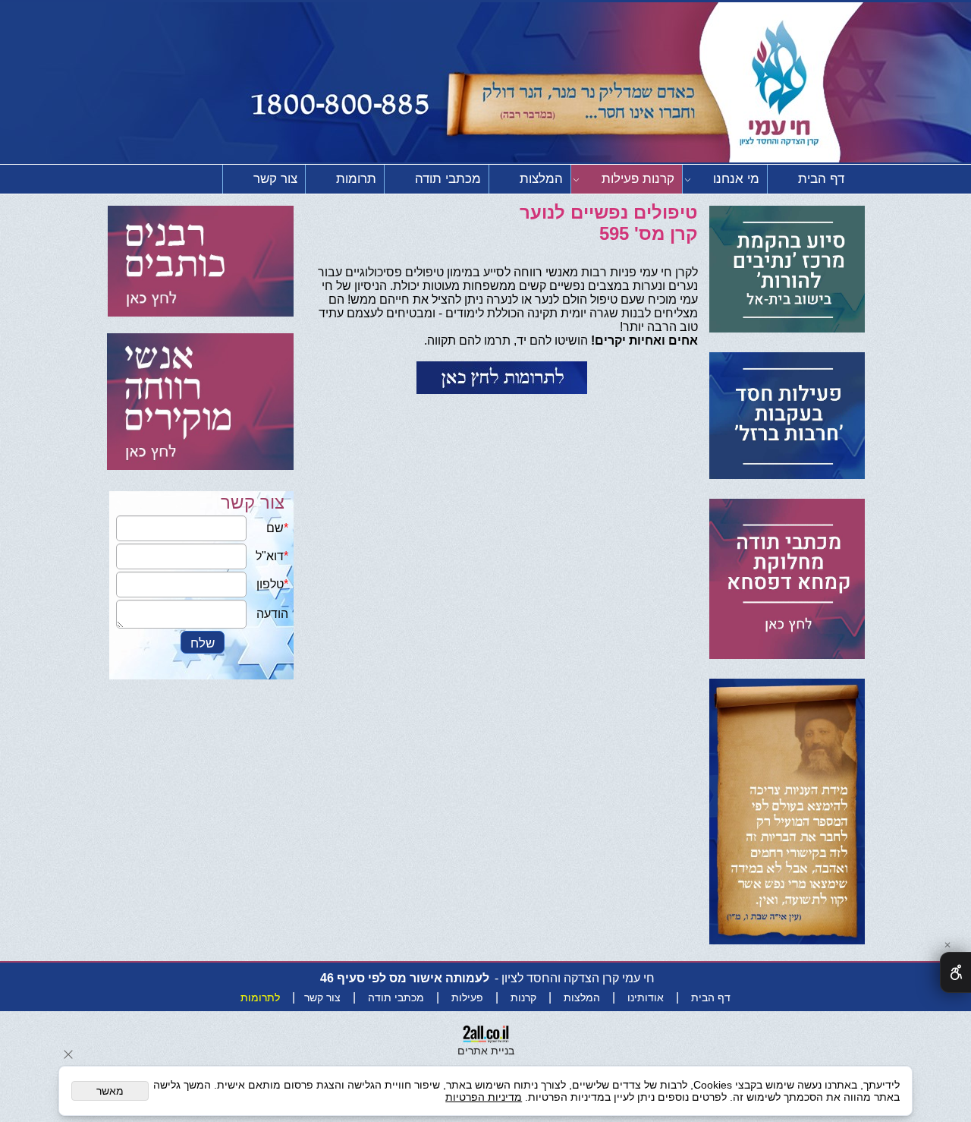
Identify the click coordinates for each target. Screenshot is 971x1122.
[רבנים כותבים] (201, 263)
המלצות (541, 179)
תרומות (356, 179)
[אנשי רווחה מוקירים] (200, 396)
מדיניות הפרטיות (483, 1097)
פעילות (467, 997)
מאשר (110, 1091)
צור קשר (275, 179)
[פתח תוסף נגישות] (955, 972)
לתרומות (260, 997)
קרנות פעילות (638, 179)
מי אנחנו (736, 179)
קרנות (523, 997)
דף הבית (821, 179)
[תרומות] (501, 377)
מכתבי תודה (448, 179)
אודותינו (645, 997)
